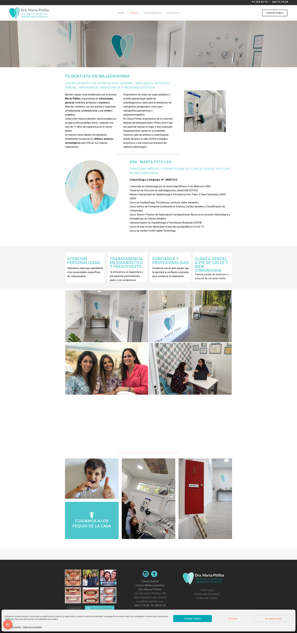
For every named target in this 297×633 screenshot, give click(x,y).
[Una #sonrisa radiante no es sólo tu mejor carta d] (108, 578)
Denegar (232, 618)
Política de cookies (13, 627)
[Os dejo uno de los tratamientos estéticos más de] (73, 578)
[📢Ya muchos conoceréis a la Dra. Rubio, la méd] (91, 578)
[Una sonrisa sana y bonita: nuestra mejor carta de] (91, 595)
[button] (187, 111)
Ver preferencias (273, 618)
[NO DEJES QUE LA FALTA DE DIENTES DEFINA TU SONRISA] (108, 595)
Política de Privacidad (207, 594)
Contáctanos (275, 12)
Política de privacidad (32, 627)
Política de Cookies (207, 598)
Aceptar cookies (192, 618)
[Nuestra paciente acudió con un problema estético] (73, 595)
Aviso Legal (207, 590)
